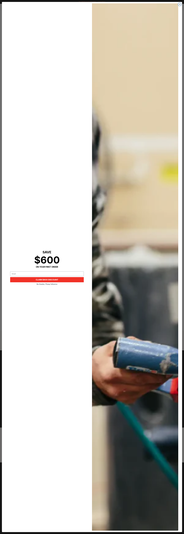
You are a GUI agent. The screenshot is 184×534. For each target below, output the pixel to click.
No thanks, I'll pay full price (47, 284)
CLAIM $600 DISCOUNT (47, 280)
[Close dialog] (179, 4)
